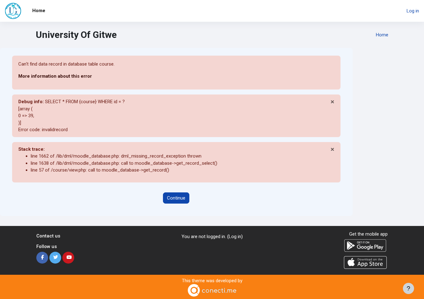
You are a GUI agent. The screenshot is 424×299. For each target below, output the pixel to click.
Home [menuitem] (38, 10)
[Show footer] (408, 288)
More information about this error (55, 76)
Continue (176, 198)
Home (382, 35)
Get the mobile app (368, 234)
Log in (413, 11)
